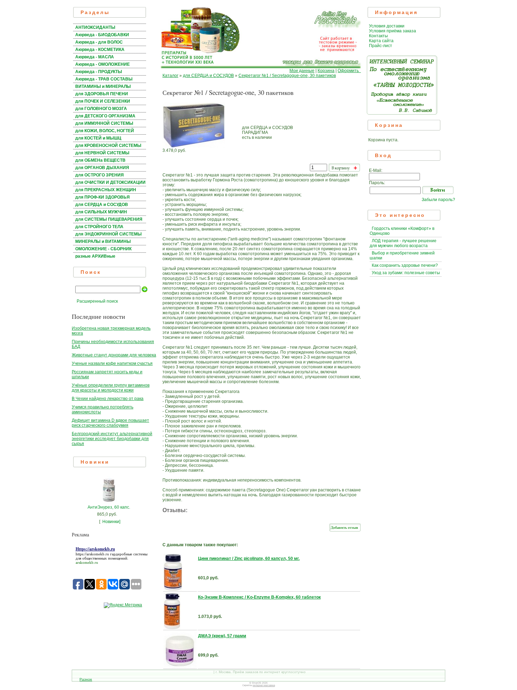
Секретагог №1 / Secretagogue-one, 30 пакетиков (287, 75)
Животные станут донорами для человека (114, 355)
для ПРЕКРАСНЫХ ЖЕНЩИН (105, 189)
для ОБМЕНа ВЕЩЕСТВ (100, 160)
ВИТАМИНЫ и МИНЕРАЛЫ (103, 86)
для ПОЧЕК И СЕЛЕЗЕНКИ (102, 101)
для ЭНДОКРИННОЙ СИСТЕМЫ (108, 234)
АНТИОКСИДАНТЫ (95, 27)
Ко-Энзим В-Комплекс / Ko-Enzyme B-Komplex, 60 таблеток (259, 597)
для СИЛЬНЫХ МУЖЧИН (101, 211)
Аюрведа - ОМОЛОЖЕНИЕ (102, 64)
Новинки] (111, 521)
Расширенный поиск (97, 301)
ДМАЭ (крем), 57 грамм (222, 635)
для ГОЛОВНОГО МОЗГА (101, 108)
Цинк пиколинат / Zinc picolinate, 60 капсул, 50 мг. (249, 558)
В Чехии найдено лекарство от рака (107, 398)
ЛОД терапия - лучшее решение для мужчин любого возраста (403, 243)
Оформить (349, 70)
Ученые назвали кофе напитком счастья (112, 363)
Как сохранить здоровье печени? (405, 265)
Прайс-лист (380, 45)
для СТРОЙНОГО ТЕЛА (99, 226)
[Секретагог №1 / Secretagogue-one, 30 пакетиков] (193, 146)
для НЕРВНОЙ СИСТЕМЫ (102, 152)
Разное (85, 679)
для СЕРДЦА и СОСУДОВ (101, 204)
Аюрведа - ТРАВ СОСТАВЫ (104, 79)
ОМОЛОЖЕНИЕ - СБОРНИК (103, 248)
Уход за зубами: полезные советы (406, 272)
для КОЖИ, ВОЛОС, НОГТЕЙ (104, 130)
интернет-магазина (264, 685)
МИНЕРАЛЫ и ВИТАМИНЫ (103, 241)
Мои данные (301, 70)
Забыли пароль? (438, 199)
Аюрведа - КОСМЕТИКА (100, 49)
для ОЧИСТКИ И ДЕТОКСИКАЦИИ (110, 182)
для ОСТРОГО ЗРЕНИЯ (99, 175)
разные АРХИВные (95, 256)
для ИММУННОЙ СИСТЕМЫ (104, 123)
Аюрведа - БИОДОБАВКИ (102, 34)
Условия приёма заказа (392, 30)
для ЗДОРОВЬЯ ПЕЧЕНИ (101, 93)
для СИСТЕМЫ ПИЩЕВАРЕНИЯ (108, 219)
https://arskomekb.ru (92, 554)
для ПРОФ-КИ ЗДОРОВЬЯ (102, 197)
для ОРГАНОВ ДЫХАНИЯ (102, 167)
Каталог (170, 75)
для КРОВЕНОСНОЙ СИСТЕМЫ (108, 145)
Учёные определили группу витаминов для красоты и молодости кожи (110, 388)
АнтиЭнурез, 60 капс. (109, 507)
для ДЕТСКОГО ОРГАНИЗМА (105, 116)
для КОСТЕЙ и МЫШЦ (98, 138)
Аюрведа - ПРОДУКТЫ (98, 71)
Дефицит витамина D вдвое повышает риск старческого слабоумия (110, 423)
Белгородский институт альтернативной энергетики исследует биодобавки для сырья (112, 438)
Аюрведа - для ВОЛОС (99, 42)
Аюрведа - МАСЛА (94, 56)
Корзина (326, 70)
